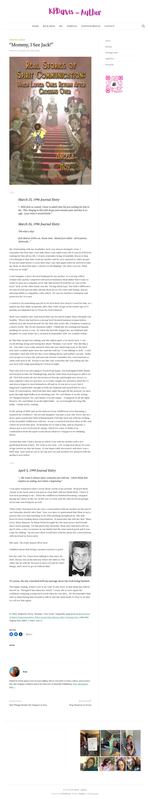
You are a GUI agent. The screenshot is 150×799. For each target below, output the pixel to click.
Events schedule (90, 26)
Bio (61, 26)
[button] (90, 743)
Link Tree (109, 58)
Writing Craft (111, 52)
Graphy (81, 794)
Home (35, 26)
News (108, 40)
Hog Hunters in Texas (80, 705)
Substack (72, 26)
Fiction (108, 46)
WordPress (66, 794)
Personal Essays (17, 40)
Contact (109, 26)
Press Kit (109, 64)
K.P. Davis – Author (78, 790)
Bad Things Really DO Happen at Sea (28, 705)
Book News (49, 26)
